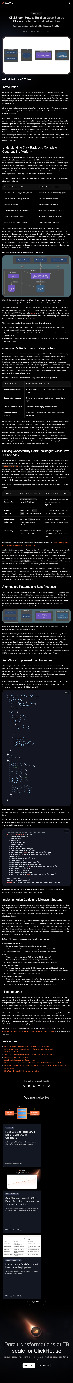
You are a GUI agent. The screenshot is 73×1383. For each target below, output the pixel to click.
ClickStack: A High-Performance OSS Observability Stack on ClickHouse (29, 1054)
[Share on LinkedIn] (34, 1086)
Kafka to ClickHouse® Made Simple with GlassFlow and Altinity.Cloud (28, 1049)
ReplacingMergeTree (10, 466)
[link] (9, 3)
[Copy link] (44, 1086)
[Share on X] (24, 1086)
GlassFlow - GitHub (11, 1052)
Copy (66, 692)
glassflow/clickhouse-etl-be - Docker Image (19, 1060)
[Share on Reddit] (39, 1086)
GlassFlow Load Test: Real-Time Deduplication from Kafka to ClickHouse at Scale (32, 1063)
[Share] (49, 1086)
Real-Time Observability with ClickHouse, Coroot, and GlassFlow (26, 1046)
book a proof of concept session (42, 1031)
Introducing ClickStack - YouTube (16, 1057)
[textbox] (36, 748)
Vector (33, 313)
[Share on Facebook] (29, 1086)
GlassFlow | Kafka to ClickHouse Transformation (21, 1071)
